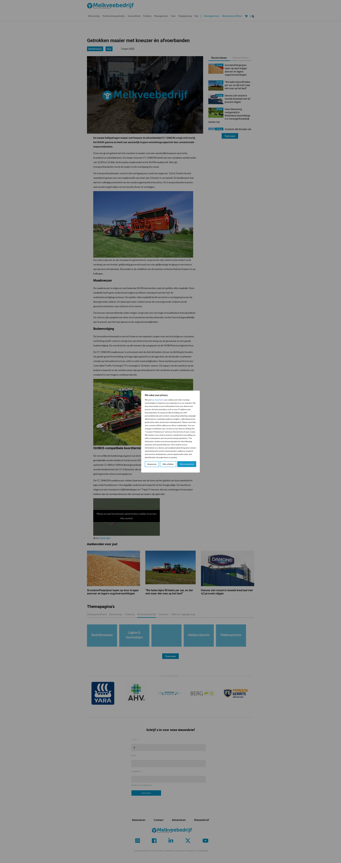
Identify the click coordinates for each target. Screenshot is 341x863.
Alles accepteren (187, 464)
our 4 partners (157, 400)
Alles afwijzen (168, 464)
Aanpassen (152, 464)
